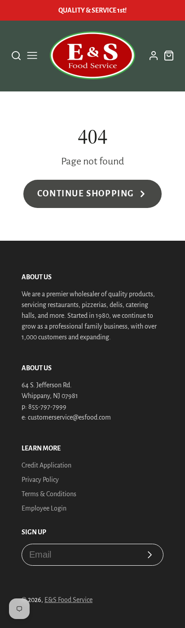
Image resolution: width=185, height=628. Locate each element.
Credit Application (46, 465)
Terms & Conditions (49, 494)
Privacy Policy (40, 479)
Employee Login (44, 508)
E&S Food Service (68, 599)
